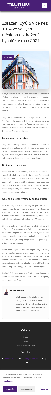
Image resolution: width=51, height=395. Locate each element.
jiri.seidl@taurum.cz (30, 358)
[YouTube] (27, 362)
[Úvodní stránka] (18, 5)
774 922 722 (10, 358)
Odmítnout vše (26, 389)
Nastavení (44, 389)
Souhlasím (10, 389)
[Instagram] (48, 358)
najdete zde (7, 381)
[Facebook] (42, 358)
